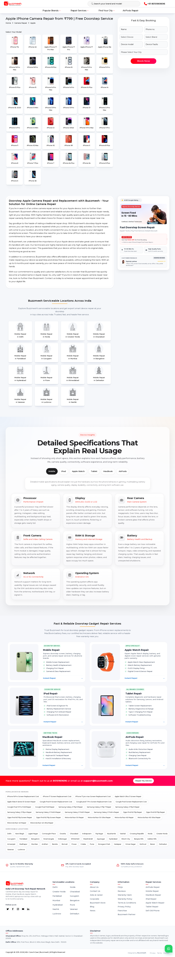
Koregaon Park (104, 844)
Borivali (65, 844)
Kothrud (143, 844)
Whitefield (75, 839)
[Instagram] (18, 909)
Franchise (122, 910)
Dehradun (163, 844)
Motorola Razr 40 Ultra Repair (41, 823)
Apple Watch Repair (155, 903)
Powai (74, 844)
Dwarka (63, 834)
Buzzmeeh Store (97, 903)
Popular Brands (51, 10)
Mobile (52, 471)
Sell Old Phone (152, 910)
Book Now (143, 61)
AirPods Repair (130, 10)
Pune (92, 844)
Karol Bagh (20, 834)
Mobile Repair (152, 891)
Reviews (122, 891)
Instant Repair (63, 678)
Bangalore (35, 839)
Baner (152, 844)
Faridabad (23, 839)
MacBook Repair (153, 895)
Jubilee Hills (151, 839)
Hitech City (125, 839)
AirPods (123, 471)
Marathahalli (88, 839)
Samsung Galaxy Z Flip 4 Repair (19, 812)
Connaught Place (49, 834)
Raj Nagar (99, 834)
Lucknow (21, 849)
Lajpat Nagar (33, 834)
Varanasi (10, 849)
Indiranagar (62, 839)
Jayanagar (101, 839)
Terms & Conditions (127, 903)
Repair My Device (143, 781)
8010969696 (60, 780)
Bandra (55, 844)
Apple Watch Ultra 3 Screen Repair (128, 796)
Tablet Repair (152, 906)
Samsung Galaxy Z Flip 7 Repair (99, 807)
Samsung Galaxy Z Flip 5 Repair (127, 807)
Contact (166, 953)
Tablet (94, 471)
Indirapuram (86, 834)
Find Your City (106, 10)
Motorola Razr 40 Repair (16, 823)
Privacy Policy (124, 906)
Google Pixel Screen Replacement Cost (131, 802)
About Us (94, 887)
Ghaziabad (74, 834)
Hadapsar (117, 844)
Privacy (153, 953)
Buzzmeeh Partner (126, 914)
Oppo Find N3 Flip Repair (155, 812)
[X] (8, 909)
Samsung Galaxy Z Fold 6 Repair (48, 812)
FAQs (120, 887)
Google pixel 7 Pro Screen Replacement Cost (94, 802)
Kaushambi (111, 834)
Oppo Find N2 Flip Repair (132, 812)
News (92, 910)
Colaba (83, 844)
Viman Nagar (130, 844)
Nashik (56, 909)
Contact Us (95, 891)
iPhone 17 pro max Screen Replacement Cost (93, 796)
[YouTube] (23, 909)
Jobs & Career (96, 895)
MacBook (108, 471)
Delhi (9, 834)
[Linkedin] (28, 909)
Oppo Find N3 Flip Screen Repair (19, 817)
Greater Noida (161, 834)
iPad (63, 471)
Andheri (45, 844)
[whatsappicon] (168, 949)
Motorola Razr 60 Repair (124, 817)
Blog (92, 906)
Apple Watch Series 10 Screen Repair (21, 802)
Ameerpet (11, 844)
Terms (159, 953)
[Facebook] (13, 909)
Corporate (94, 899)
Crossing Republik (137, 834)
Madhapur (23, 844)
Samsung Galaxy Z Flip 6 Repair (71, 807)
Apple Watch (78, 471)
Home (8, 23)
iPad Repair (151, 899)
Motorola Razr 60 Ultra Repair (149, 817)
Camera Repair (20, 23)
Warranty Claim (125, 895)
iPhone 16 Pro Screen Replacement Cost (23, 796)
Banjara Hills (138, 839)
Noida (150, 834)
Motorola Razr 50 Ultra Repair (99, 817)
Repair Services (78, 10)
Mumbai (34, 844)
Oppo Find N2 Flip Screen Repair (48, 817)
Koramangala (49, 839)
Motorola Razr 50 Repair (74, 817)
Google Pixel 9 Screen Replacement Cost (56, 802)
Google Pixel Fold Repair (44, 807)
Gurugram (11, 839)
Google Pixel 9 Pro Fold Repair (19, 807)
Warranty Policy (125, 899)
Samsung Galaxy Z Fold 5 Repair (77, 812)
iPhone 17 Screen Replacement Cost (57, 796)
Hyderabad (113, 839)
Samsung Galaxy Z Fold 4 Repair (106, 812)
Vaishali (123, 834)
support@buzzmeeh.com (98, 780)
